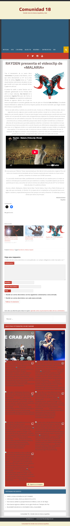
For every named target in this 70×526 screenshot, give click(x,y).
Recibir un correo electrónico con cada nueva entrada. (24, 298)
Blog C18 (28, 49)
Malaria (27, 250)
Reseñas (36, 49)
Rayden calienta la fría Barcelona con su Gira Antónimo (11, 239)
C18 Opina (19, 49)
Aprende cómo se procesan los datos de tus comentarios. (48, 311)
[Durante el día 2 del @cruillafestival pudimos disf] (50, 436)
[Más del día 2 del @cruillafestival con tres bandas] (20, 436)
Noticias (6, 49)
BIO (54, 49)
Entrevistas (46, 49)
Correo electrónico (11, 286)
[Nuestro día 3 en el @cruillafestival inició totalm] (50, 406)
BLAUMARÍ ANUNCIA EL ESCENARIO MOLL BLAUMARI (24, 507)
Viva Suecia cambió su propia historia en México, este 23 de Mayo (27, 502)
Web (6, 291)
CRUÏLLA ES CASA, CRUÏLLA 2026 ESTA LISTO (21, 499)
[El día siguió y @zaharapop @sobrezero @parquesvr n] (20, 406)
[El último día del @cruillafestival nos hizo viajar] (50, 376)
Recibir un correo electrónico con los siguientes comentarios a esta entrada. (31, 295)
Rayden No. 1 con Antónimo (54, 237)
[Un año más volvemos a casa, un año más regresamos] (20, 466)
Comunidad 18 (35, 9)
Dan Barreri (22, 250)
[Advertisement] (35, 33)
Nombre (8, 282)
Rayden (31, 250)
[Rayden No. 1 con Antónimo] (55, 230)
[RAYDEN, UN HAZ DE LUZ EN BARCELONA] (34, 230)
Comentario (9, 263)
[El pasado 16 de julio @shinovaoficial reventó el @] (50, 345)
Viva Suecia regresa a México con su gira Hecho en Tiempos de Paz (28, 504)
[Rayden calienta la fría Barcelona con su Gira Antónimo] (14, 230)
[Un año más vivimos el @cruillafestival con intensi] (20, 376)
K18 (12, 49)
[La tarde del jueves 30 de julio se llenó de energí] (20, 345)
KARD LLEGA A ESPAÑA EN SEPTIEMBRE (20, 496)
